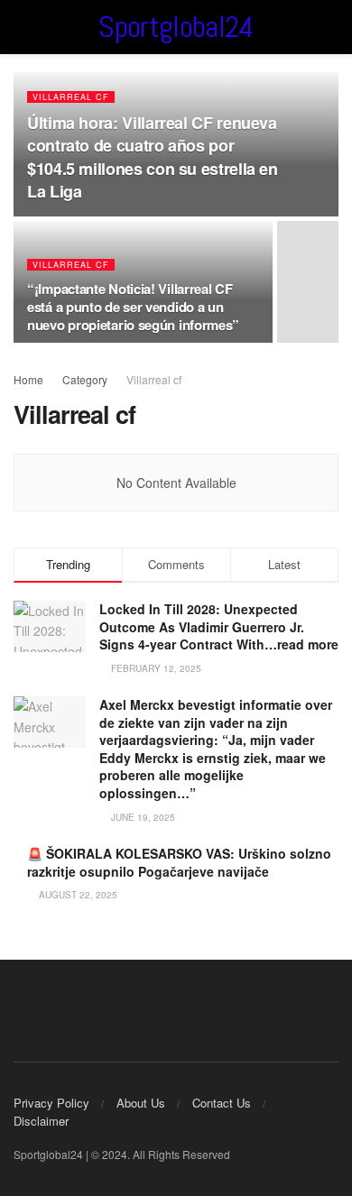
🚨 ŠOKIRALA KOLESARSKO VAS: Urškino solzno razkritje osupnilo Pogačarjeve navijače (179, 862)
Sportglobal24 (175, 27)
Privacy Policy (51, 1102)
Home (28, 379)
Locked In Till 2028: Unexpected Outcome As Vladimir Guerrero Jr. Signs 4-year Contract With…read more (218, 626)
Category (84, 379)
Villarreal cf (70, 97)
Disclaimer (41, 1120)
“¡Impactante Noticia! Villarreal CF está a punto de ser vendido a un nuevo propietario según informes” (133, 307)
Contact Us (221, 1102)
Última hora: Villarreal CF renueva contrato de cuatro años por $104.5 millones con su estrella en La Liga (152, 157)
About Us (140, 1102)
